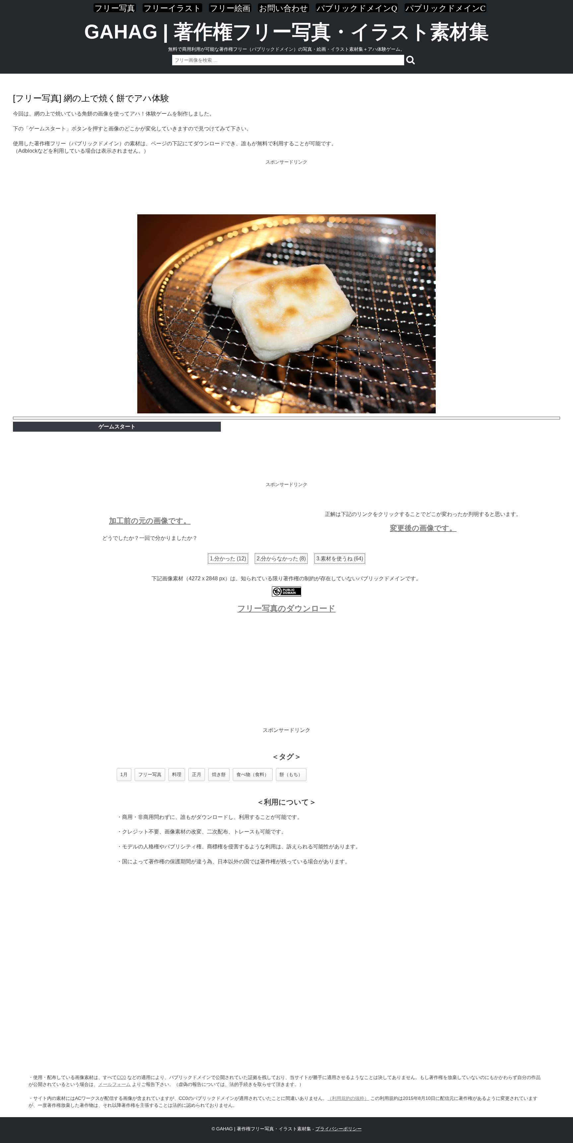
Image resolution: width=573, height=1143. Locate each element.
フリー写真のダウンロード (286, 608)
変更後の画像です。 (423, 528)
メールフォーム (114, 1084)
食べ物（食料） (252, 774)
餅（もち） (291, 774)
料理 (176, 774)
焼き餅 (219, 774)
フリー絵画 (230, 7)
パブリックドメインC (445, 7)
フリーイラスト (172, 7)
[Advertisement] (286, 188)
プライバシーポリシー (338, 1128)
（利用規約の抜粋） (348, 1098)
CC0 (121, 1077)
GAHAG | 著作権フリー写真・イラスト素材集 (286, 31)
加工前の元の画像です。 (150, 521)
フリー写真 (115, 7)
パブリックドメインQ (357, 7)
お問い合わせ (283, 7)
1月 (124, 774)
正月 (196, 774)
